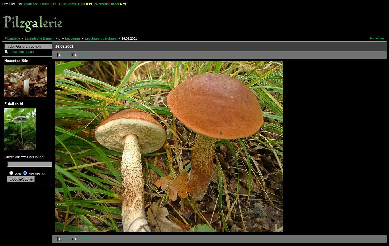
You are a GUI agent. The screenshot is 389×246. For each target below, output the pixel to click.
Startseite (31, 3)
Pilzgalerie (12, 38)
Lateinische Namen (39, 38)
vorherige (84, 55)
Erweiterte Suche (22, 51)
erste (65, 55)
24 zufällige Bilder (106, 3)
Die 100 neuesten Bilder (68, 3)
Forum (44, 3)
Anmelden (377, 38)
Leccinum (72, 38)
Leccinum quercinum (101, 38)
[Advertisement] (211, 20)
